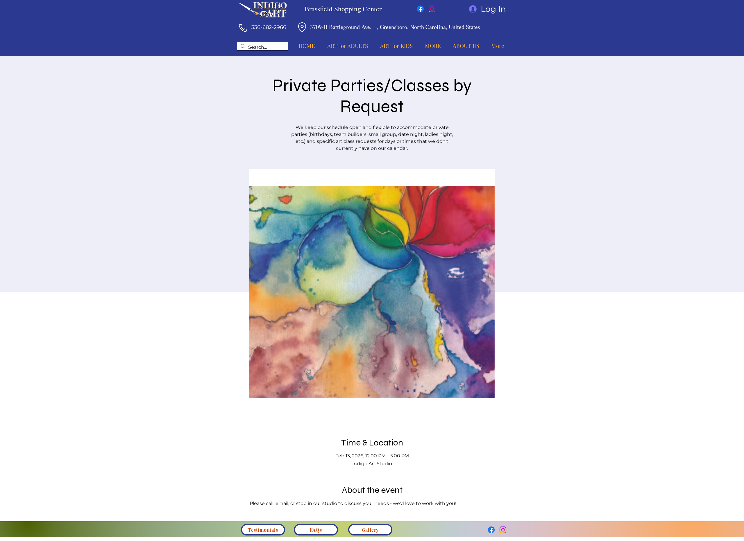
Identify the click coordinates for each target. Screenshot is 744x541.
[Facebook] (420, 8)
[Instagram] (432, 8)
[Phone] (242, 28)
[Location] (302, 27)
